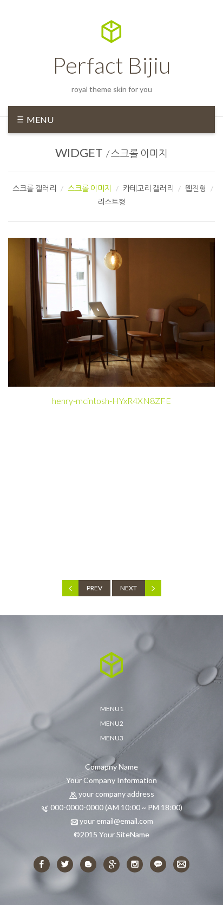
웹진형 (195, 188)
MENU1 (111, 709)
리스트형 (111, 201)
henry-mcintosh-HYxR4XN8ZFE (111, 400)
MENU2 (111, 723)
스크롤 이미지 (139, 153)
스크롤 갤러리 (34, 188)
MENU (39, 119)
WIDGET (79, 152)
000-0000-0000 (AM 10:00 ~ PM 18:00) (116, 807)
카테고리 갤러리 (148, 188)
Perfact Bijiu (111, 65)
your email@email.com (116, 820)
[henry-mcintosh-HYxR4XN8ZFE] (111, 312)
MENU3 (111, 738)
